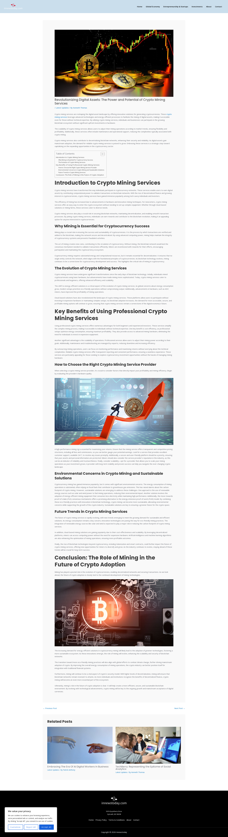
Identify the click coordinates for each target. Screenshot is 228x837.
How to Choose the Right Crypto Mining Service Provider (77, 168)
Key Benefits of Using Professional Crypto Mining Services (78, 165)
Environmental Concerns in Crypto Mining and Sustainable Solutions (81, 170)
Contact (218, 6)
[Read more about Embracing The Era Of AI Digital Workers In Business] (80, 745)
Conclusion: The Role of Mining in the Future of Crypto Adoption (80, 175)
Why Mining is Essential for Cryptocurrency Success (75, 160)
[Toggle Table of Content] (101, 154)
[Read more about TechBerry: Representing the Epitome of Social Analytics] (148, 745)
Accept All (46, 827)
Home (139, 6)
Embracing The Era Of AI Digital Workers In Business (78, 766)
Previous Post (50, 708)
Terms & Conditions (116, 820)
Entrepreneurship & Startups (175, 6)
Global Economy (153, 6)
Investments (197, 6)
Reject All (31, 827)
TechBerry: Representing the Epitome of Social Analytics (143, 768)
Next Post (179, 708)
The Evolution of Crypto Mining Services (71, 162)
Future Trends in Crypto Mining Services (72, 172)
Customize (15, 827)
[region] (31, 819)
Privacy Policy (101, 820)
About (208, 6)
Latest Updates (62, 108)
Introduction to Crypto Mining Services (70, 157)
